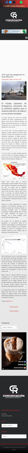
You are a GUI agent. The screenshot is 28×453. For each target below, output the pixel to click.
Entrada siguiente (14, 311)
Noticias (11, 79)
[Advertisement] (14, 59)
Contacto (4, 414)
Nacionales (5, 79)
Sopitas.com (9, 301)
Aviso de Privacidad (7, 416)
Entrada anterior (14, 307)
